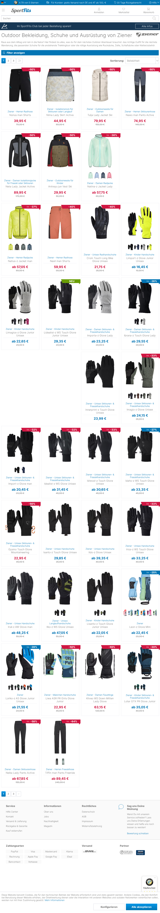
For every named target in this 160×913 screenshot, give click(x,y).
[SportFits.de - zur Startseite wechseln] (29, 10)
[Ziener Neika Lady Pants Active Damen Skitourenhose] (20, 737)
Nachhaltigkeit (51, 821)
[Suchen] (154, 18)
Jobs (46, 816)
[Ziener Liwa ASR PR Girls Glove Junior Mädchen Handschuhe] (60, 662)
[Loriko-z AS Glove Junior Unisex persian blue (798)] (29, 687)
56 (5, 226)
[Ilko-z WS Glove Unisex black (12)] (57, 613)
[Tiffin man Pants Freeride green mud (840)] (63, 762)
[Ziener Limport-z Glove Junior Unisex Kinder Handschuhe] (140, 222)
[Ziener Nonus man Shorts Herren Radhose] (20, 85)
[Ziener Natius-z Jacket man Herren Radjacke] (20, 222)
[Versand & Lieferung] (99, 851)
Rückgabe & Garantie (16, 826)
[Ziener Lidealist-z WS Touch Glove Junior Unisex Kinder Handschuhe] (60, 296)
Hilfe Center (12, 811)
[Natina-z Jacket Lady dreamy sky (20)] (97, 175)
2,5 (122, 583)
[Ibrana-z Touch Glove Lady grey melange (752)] (143, 321)
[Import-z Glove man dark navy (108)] (23, 470)
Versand (87, 845)
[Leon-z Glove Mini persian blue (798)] (137, 613)
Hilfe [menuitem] (154, 2)
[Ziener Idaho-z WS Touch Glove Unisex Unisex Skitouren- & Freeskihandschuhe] (140, 445)
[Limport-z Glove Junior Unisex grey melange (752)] (143, 247)
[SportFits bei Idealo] (140, 852)
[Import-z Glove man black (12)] (17, 470)
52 (5, 217)
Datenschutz (88, 811)
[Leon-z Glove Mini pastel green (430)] (130, 613)
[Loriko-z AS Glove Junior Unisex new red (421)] (23, 687)
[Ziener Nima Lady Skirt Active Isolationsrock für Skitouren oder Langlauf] (60, 85)
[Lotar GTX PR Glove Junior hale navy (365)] (143, 687)
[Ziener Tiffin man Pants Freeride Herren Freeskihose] (60, 737)
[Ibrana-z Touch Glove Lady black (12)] (137, 321)
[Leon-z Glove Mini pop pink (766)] (149, 613)
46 (5, 66)
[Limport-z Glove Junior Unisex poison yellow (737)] (149, 247)
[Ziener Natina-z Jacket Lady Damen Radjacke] (100, 150)
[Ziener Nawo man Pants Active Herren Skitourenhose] (140, 85)
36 (85, 71)
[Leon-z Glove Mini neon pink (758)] (124, 613)
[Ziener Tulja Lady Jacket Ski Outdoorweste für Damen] (100, 85)
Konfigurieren (109, 906)
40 (84, 80)
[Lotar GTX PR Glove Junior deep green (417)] (137, 687)
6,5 (128, 236)
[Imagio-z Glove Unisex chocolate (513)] (137, 396)
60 (5, 236)
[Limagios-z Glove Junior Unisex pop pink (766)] (26, 321)
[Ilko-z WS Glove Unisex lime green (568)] (63, 613)
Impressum (87, 821)
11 (93, 384)
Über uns (48, 811)
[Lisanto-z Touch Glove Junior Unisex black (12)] (97, 613)
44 (85, 155)
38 (85, 76)
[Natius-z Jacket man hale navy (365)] (29, 247)
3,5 (128, 208)
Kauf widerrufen (14, 830)
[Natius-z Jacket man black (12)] (17, 247)
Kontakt (10, 816)
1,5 (122, 574)
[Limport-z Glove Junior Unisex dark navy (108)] (137, 247)
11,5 (53, 431)
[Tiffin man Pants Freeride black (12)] (57, 762)
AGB (84, 816)
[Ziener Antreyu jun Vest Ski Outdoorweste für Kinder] (60, 150)
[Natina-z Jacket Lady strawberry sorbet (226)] (109, 175)
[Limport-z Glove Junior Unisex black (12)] (130, 247)
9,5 (93, 371)
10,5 (93, 204)
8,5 (93, 301)
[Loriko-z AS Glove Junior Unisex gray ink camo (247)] (17, 687)
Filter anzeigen (16, 52)
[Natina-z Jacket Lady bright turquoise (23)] (91, 175)
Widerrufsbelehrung (92, 826)
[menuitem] (123, 10)
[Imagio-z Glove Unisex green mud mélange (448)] (143, 396)
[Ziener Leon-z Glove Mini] (140, 588)
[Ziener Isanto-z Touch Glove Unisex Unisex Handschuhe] (60, 519)
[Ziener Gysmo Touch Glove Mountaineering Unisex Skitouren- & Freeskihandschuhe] (20, 519)
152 (43, 151)
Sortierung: (117, 60)
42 (84, 85)
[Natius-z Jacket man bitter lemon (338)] (11, 247)
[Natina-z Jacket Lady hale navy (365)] (103, 175)
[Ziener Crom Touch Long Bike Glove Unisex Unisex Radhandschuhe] (100, 222)
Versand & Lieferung (16, 821)
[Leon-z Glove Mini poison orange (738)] (143, 613)
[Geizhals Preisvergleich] (126, 853)
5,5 (8, 301)
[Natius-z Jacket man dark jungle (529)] (23, 247)
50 (5, 213)
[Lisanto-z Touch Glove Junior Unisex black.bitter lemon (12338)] (103, 613)
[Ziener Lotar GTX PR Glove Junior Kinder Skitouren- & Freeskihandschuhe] (140, 662)
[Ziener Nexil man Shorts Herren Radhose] (60, 222)
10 (93, 375)
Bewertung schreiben (138, 833)
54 (5, 222)
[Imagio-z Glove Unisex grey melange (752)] (149, 396)
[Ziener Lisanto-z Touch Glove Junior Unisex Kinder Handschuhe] (100, 588)
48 (84, 164)
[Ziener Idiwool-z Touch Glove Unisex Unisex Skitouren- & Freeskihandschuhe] (100, 445)
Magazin (48, 826)
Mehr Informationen (55, 900)
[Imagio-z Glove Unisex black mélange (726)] (130, 396)
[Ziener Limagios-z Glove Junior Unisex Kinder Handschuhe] (20, 296)
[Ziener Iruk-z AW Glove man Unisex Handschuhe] (20, 588)
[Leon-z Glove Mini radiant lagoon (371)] (155, 613)
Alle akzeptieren (142, 906)
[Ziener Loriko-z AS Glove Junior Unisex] (20, 662)
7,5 (92, 292)
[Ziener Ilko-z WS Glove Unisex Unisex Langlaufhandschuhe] (60, 588)
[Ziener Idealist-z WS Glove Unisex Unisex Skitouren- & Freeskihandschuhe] (60, 445)
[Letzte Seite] (19, 60)
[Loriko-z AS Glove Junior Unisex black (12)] (11, 687)
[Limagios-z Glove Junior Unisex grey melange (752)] (20, 321)
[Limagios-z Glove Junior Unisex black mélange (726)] (14, 321)
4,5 (128, 217)
